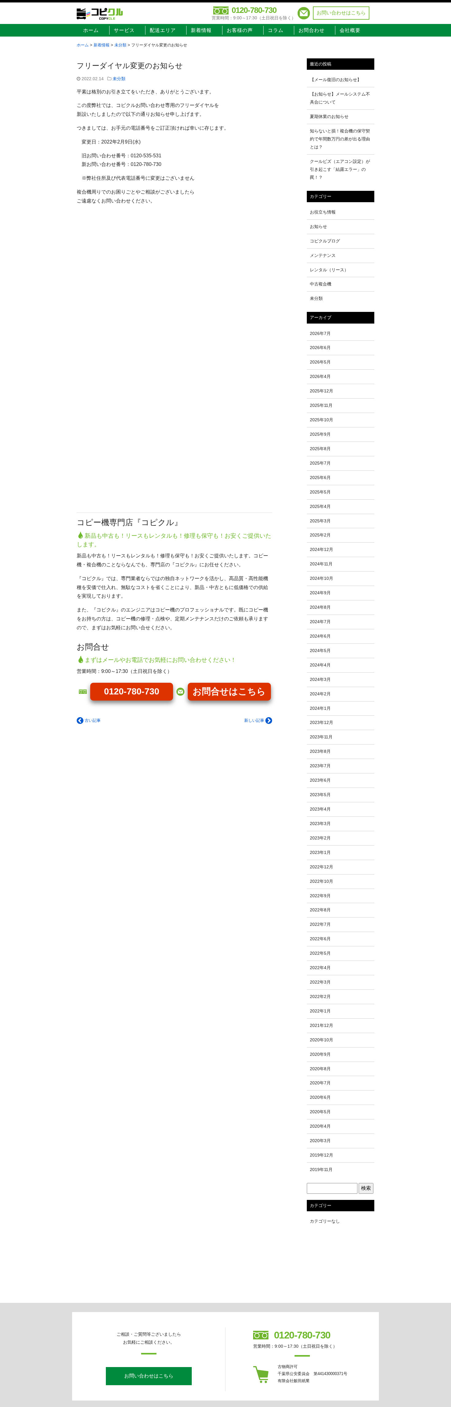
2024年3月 (320, 679)
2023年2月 (320, 837)
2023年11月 (321, 736)
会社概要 (350, 30)
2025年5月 (320, 491)
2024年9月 (320, 592)
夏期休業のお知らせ (329, 116)
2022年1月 (320, 1010)
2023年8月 (320, 751)
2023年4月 (320, 809)
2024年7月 (320, 621)
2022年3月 (320, 982)
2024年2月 (320, 693)
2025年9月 (320, 434)
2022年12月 (321, 866)
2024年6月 (320, 636)
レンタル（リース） (329, 269)
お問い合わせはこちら (341, 12)
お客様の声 (240, 30)
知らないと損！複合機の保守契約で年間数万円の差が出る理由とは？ (340, 138)
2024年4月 (320, 664)
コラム (275, 30)
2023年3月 (320, 823)
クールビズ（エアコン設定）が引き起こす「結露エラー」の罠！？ (340, 169)
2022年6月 (320, 938)
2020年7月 (320, 1082)
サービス (124, 30)
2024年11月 (321, 563)
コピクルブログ (325, 240)
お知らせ (318, 226)
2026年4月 (320, 376)
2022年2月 (320, 996)
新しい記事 (254, 720)
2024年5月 (320, 650)
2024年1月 (320, 708)
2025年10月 (321, 419)
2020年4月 (320, 1126)
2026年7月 (320, 333)
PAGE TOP (436, 1360)
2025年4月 (320, 506)
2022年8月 (320, 909)
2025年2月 (320, 535)
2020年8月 (320, 1068)
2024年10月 (321, 578)
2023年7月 (320, 765)
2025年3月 (320, 520)
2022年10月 (321, 881)
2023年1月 (320, 852)
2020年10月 (321, 1039)
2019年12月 (321, 1155)
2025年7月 (320, 463)
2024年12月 (321, 549)
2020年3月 (320, 1140)
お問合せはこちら (229, 691)
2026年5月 (320, 362)
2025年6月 (320, 477)
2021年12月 (321, 1025)
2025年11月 (321, 405)
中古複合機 (320, 283)
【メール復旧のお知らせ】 (335, 79)
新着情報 (201, 30)
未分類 (119, 79)
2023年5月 (320, 794)
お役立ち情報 (323, 212)
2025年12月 (321, 390)
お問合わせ (312, 30)
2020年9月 (320, 1054)
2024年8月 (320, 607)
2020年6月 (320, 1097)
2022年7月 (320, 924)
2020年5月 (320, 1111)
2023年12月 (321, 722)
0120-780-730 (254, 10)
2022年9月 (320, 895)
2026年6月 (320, 347)
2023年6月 (320, 780)
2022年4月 (320, 967)
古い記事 (92, 720)
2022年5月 (320, 953)
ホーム (91, 30)
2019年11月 (321, 1169)
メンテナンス (323, 255)
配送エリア (163, 30)
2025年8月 (320, 448)
